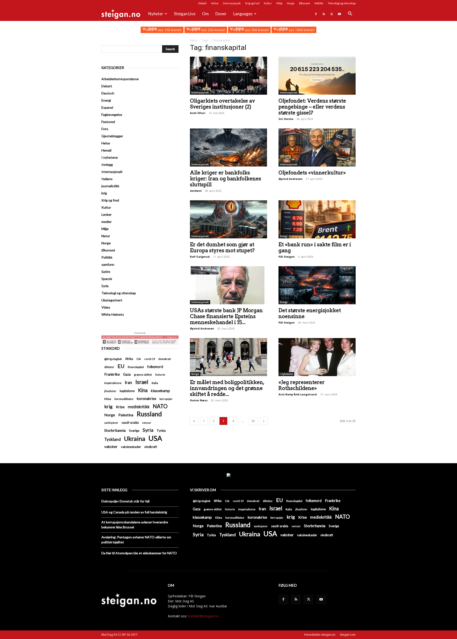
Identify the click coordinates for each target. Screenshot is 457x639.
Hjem (193, 40)
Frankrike (112, 374)
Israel (141, 381)
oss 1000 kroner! (301, 30)
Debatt (202, 3)
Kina (143, 390)
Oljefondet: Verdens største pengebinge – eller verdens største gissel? (312, 107)
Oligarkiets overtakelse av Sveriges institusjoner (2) (222, 104)
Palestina (125, 415)
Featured (108, 122)
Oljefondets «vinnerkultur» (312, 173)
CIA (138, 358)
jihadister (110, 391)
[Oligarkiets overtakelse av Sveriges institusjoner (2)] (228, 76)
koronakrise (146, 398)
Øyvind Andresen (290, 179)
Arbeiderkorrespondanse (120, 79)
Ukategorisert (111, 300)
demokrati (164, 358)
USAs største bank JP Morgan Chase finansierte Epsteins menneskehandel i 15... (226, 316)
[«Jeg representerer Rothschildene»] (317, 357)
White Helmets (112, 314)
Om (205, 13)
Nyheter (155, 13)
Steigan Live (184, 13)
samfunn (107, 264)
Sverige (134, 431)
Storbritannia (115, 430)
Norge (290, 3)
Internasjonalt (232, 3)
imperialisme (112, 383)
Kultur (268, 3)
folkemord (155, 367)
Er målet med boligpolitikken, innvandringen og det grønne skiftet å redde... (227, 388)
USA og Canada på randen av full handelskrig (134, 512)
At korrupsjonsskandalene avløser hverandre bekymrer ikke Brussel (134, 524)
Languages (243, 13)
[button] (350, 14)
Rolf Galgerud (200, 256)
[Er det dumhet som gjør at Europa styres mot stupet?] (228, 219)
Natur (105, 236)
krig (104, 193)
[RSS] (323, 14)
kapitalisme (127, 391)
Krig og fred (252, 3)
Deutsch (107, 93)
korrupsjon (165, 398)
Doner (221, 13)
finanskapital (136, 367)
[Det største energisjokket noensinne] (317, 285)
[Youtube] (339, 14)
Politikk (318, 3)
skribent (196, 190)
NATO (160, 406)
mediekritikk (138, 406)
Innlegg (107, 164)
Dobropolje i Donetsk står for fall (125, 501)
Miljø (279, 3)
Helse (215, 3)
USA (155, 438)
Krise (120, 406)
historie (160, 374)
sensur (146, 422)
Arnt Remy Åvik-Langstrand (297, 394)
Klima (107, 398)
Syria (105, 286)
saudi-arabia (130, 422)
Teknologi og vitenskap (342, 3)
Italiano (107, 179)
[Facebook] (315, 14)
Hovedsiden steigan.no (319, 635)
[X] (331, 14)
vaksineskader (131, 447)
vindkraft (150, 447)
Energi (284, 236)
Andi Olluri (197, 113)
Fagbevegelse (111, 115)
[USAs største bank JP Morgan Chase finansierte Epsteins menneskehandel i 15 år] (228, 285)
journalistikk (110, 186)
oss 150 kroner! (169, 30)
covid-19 (149, 358)
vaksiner (111, 446)
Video (105, 307)
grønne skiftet (143, 374)
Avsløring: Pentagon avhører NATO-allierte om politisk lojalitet (136, 539)
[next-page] (264, 421)
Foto (104, 129)
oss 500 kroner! (256, 30)
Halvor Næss (199, 400)
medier (106, 222)
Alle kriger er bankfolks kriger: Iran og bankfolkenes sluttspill (225, 178)
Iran (128, 382)
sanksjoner (111, 422)
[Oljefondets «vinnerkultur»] (317, 147)
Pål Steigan (286, 256)
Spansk (106, 279)
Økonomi (304, 3)
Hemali (106, 150)
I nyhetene (286, 374)
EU (121, 366)
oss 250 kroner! (212, 30)
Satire (105, 272)
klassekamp (160, 390)
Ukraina (134, 438)
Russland (149, 414)
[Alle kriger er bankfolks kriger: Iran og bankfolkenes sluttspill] (228, 147)
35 (253, 421)
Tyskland (112, 439)
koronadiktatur (124, 398)
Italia (155, 383)
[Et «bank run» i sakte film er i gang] (317, 219)
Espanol (107, 107)
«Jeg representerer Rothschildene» (301, 385)
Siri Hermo (285, 119)
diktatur (109, 367)
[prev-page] (194, 421)
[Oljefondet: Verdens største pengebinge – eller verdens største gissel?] (317, 76)
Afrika (129, 359)
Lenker (106, 214)
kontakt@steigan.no (203, 616)
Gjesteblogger (112, 136)
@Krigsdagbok (113, 358)
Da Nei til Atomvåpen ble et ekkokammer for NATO (139, 553)
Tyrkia (161, 431)
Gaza (127, 374)
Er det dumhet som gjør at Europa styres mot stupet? (222, 247)
